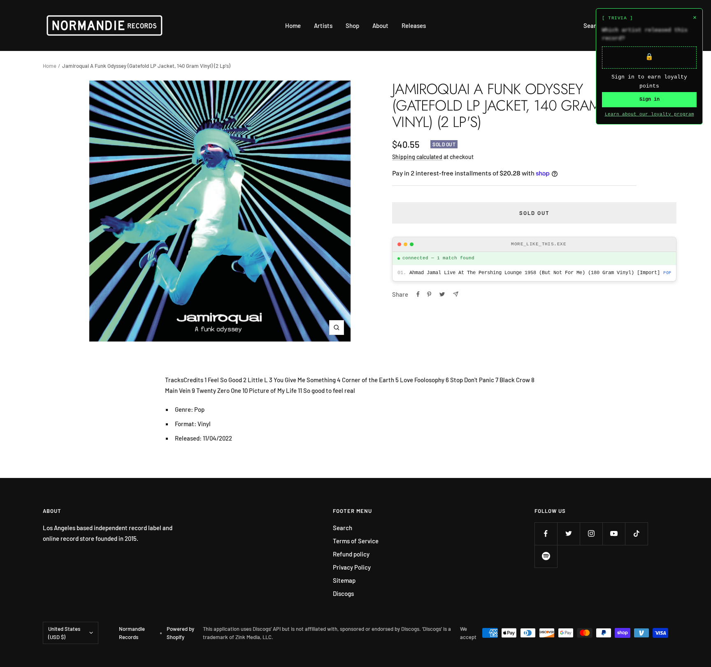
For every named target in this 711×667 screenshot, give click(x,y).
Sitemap (344, 580)
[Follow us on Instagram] (591, 533)
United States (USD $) (64, 632)
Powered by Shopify (180, 632)
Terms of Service (356, 541)
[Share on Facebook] (418, 294)
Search (593, 25)
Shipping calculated (417, 156)
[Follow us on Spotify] (545, 556)
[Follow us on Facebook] (545, 533)
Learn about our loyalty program (649, 114)
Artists (323, 25)
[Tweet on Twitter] (442, 294)
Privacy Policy (352, 567)
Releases (414, 25)
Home (293, 25)
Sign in (649, 99)
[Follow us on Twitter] (568, 533)
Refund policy (351, 554)
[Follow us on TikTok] (636, 533)
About (380, 25)
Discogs (343, 593)
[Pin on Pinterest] (429, 294)
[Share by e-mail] (455, 294)
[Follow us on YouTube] (613, 533)
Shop (352, 25)
